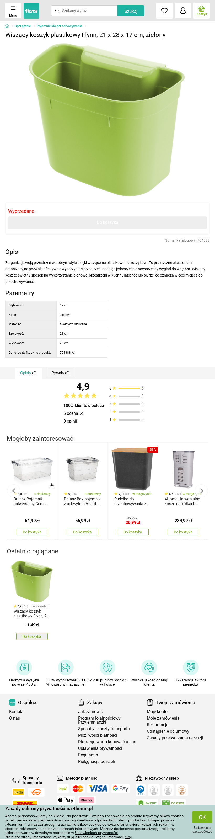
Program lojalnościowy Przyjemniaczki (99, 720)
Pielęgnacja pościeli (96, 761)
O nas (14, 718)
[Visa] (98, 788)
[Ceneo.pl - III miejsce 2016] (182, 790)
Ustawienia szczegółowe (202, 829)
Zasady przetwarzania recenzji (175, 738)
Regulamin (88, 755)
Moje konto (157, 712)
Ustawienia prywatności (100, 748)
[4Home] (9, 26)
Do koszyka (107, 222)
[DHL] (25, 803)
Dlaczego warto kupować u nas (107, 742)
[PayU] (63, 788)
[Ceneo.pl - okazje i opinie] (141, 790)
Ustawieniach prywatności (96, 833)
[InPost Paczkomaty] (18, 792)
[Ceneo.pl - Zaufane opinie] (147, 804)
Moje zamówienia (163, 718)
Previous (13, 490)
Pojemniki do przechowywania (59, 26)
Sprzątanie (23, 26)
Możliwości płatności (97, 735)
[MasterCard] (78, 788)
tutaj (128, 837)
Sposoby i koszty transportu (104, 729)
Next (201, 490)
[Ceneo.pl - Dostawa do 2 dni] (173, 804)
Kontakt (16, 712)
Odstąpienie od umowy (168, 731)
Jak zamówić (90, 712)
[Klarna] (87, 800)
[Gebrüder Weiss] (36, 792)
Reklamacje (157, 725)
